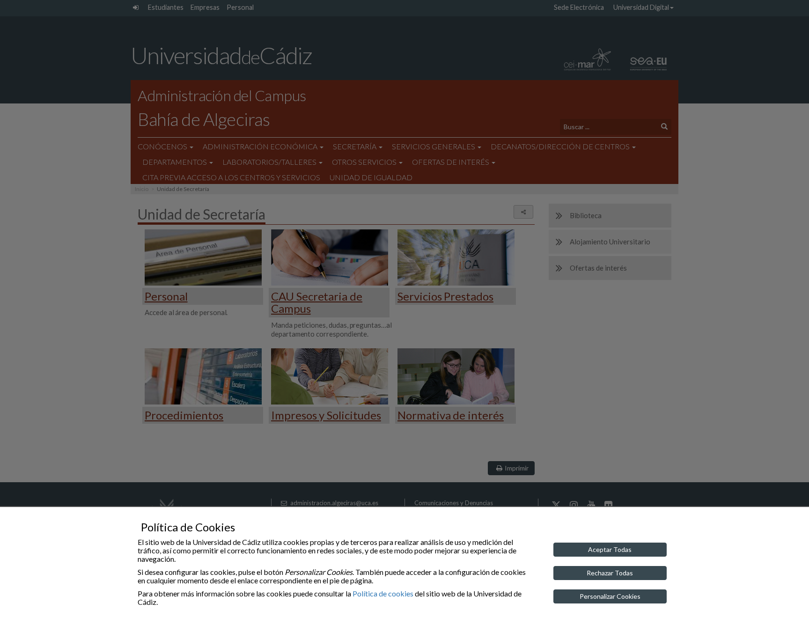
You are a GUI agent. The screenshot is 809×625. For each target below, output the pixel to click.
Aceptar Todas (610, 549)
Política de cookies (383, 593)
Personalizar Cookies (610, 596)
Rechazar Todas (610, 573)
